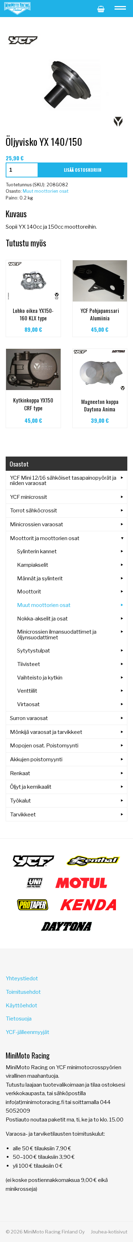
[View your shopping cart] (101, 8)
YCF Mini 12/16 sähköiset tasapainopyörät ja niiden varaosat (63, 480)
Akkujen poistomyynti (36, 759)
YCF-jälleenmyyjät (27, 1032)
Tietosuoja (19, 1018)
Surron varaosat (29, 718)
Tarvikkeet (23, 814)
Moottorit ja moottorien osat (44, 538)
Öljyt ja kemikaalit (30, 786)
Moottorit (29, 591)
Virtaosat (28, 704)
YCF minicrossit (28, 497)
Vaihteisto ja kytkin (39, 677)
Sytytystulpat (33, 650)
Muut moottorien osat (45, 191)
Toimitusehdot (23, 991)
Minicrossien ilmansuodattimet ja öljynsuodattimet (56, 634)
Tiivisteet (28, 664)
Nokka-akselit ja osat (42, 618)
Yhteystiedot (22, 978)
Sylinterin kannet (37, 551)
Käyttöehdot (21, 1005)
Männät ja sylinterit (40, 578)
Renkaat (20, 773)
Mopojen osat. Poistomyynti (44, 745)
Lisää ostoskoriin (82, 169)
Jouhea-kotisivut (109, 1232)
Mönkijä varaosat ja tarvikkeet (46, 732)
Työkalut (20, 800)
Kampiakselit (32, 564)
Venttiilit (27, 690)
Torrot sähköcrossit (33, 510)
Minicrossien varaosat (36, 524)
